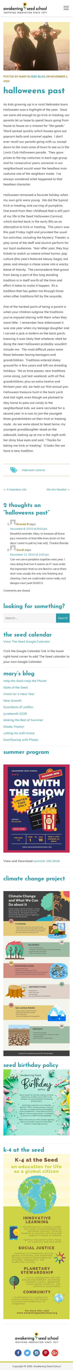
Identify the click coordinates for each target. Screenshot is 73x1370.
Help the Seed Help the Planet (24, 681)
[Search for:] (36, 618)
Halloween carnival (33, 470)
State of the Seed (15, 687)
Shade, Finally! (13, 727)
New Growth (12, 700)
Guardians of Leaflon (18, 707)
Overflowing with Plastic (21, 740)
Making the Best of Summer (23, 720)
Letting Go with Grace (18, 733)
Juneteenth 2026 (15, 714)
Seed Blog (38, 76)
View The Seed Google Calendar (26, 641)
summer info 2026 (46, 861)
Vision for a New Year (18, 694)
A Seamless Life (16, 489)
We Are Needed (56, 489)
